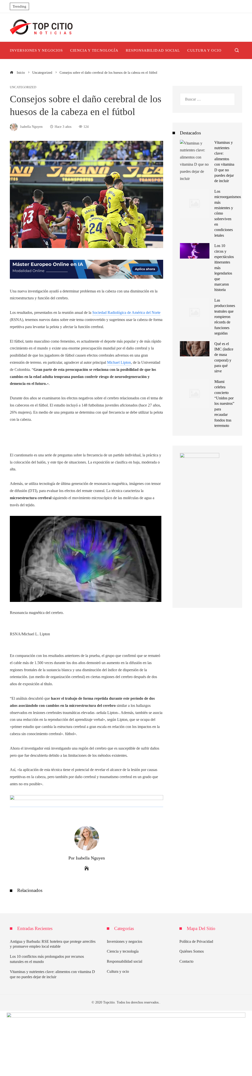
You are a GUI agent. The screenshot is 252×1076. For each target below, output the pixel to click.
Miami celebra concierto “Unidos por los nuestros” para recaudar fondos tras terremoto (224, 403)
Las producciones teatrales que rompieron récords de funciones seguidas (224, 316)
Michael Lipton (119, 362)
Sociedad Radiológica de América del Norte (126, 312)
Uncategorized (23, 87)
